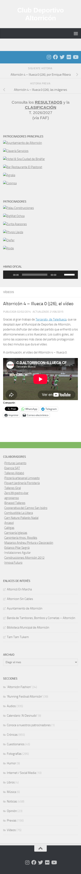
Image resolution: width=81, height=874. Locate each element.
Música (11, 792)
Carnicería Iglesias (15, 533)
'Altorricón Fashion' (19, 687)
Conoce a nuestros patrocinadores (29, 725)
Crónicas (12, 735)
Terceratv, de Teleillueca (51, 319)
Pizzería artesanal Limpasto (22, 478)
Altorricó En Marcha (19, 589)
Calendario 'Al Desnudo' (22, 715)
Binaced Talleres (14, 503)
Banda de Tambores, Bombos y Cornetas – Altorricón (41, 618)
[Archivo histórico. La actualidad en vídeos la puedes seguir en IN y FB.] (75, 57)
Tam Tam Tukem (18, 637)
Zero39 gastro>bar (16, 493)
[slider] (70, 274)
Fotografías (14, 754)
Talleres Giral (12, 488)
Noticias (12, 801)
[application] (40, 275)
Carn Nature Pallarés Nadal (21, 518)
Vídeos (8, 292)
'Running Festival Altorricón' (25, 696)
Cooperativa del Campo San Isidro (25, 508)
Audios (11, 706)
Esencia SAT (12, 468)
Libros (11, 782)
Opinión (12, 811)
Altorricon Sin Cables (20, 599)
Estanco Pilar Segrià (16, 548)
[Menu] (76, 33)
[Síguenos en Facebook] (55, 57)
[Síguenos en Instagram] (48, 57)
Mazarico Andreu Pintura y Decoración (28, 543)
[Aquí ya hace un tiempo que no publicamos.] (62, 57)
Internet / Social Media (21, 773)
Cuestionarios (16, 744)
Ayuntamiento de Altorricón (24, 608)
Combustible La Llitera (18, 513)
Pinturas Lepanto (15, 463)
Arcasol (9, 523)
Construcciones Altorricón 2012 (24, 558)
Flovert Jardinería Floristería (22, 483)
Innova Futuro (13, 562)
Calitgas (9, 528)
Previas (11, 820)
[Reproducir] (8, 275)
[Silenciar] (61, 275)
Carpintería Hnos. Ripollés (20, 538)
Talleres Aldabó (14, 473)
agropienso (11, 498)
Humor (11, 763)
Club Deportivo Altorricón (40, 14)
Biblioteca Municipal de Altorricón (28, 627)
